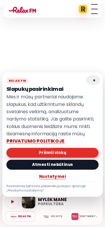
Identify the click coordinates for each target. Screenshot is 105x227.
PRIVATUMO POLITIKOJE (35, 141)
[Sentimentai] (85, 216)
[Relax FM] (20, 216)
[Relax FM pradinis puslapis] (22, 9)
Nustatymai (52, 176)
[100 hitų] (52, 216)
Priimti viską (52, 152)
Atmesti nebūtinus (52, 164)
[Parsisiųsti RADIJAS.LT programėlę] (83, 9)
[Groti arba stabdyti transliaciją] (12, 202)
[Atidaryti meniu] (94, 9)
